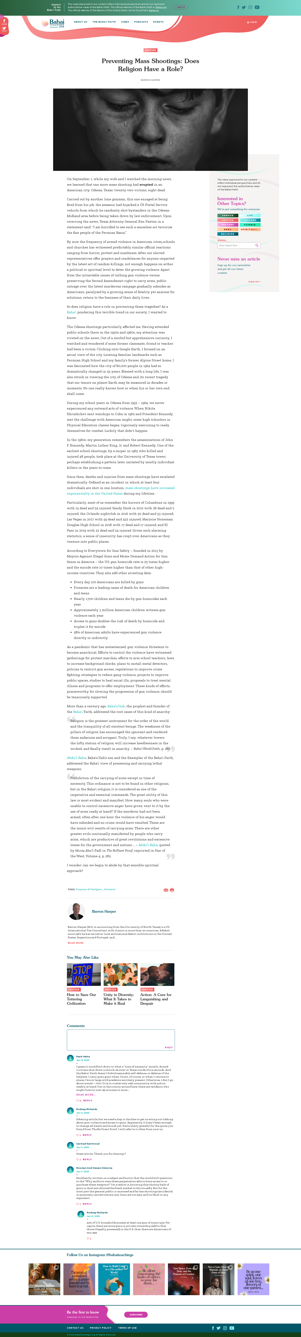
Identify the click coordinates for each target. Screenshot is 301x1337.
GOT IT (181, 7)
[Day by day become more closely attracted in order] (255, 1279)
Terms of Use (127, 1328)
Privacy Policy (101, 1328)
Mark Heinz (83, 1056)
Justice (150, 50)
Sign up (253, 281)
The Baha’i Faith (104, 22)
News (228, 229)
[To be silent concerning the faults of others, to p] (150, 1279)
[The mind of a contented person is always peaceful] (79, 1279)
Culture (250, 220)
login (253, 22)
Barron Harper (104, 911)
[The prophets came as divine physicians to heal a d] (114, 1279)
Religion (227, 234)
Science (250, 224)
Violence (109, 889)
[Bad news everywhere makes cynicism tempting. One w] (220, 1279)
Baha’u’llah (116, 706)
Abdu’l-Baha (76, 758)
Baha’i (71, 312)
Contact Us (75, 1328)
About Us (80, 22)
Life (250, 215)
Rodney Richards (86, 1109)
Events (158, 22)
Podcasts (141, 22)
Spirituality (250, 229)
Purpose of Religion (89, 889)
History (228, 224)
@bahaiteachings (119, 1255)
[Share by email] (166, 890)
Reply (87, 1100)
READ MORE (76, 943)
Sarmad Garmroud (87, 1144)
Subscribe (136, 1314)
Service (228, 215)
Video (125, 22)
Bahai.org (161, 7)
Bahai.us (154, 10)
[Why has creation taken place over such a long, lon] (185, 1279)
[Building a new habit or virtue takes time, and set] (44, 1279)
